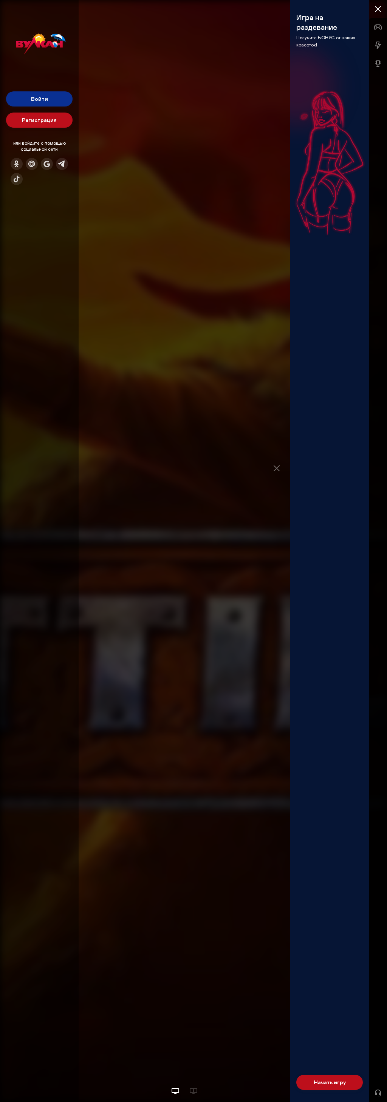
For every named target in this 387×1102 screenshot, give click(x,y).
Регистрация (39, 119)
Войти (39, 98)
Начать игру (330, 1082)
